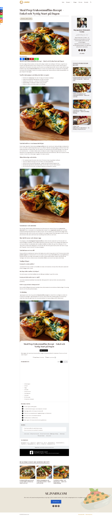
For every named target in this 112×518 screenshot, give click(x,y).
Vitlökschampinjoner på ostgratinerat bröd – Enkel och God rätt (44, 481)
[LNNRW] (21, 2)
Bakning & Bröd (41, 477)
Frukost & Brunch (26, 53)
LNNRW (26, 2)
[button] (90, 2)
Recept (68, 2)
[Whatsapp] (36, 59)
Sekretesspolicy (88, 514)
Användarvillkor (81, 514)
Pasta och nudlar (24, 477)
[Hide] (0, 24)
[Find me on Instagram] (82, 50)
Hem (63, 2)
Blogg (75, 2)
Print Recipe (44, 350)
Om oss (80, 2)
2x (64, 361)
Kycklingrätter (58, 477)
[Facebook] (22, 59)
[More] (1, 21)
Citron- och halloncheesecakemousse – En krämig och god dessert (81, 128)
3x (66, 361)
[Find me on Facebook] (79, 50)
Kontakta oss (56, 501)
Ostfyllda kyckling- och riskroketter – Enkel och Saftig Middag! (59, 481)
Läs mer (81, 53)
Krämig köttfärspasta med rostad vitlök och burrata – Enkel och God (27, 481)
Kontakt (86, 2)
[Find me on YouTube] (84, 50)
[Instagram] (1, 19)
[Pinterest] (31, 59)
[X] (27, 59)
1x (61, 361)
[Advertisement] (44, 373)
